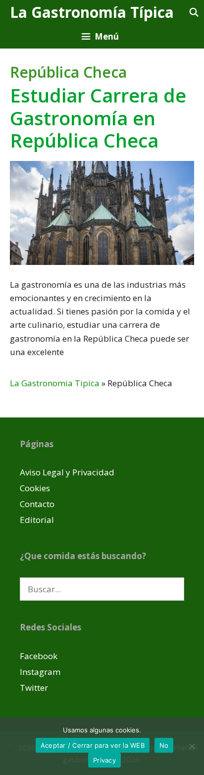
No (164, 745)
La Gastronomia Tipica (55, 383)
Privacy (104, 760)
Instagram (40, 671)
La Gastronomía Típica (92, 12)
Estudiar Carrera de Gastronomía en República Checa (98, 117)
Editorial (37, 519)
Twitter (34, 687)
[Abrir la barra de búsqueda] (193, 12)
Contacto (37, 504)
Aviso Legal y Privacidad (67, 472)
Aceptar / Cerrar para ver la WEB (93, 745)
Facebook (38, 656)
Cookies (35, 488)
